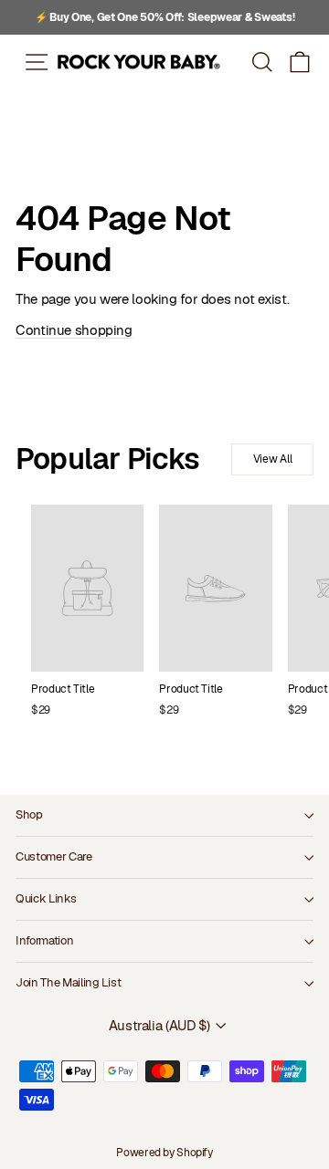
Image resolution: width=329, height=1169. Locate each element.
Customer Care (54, 856)
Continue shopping (74, 330)
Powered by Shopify (164, 1152)
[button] (300, 61)
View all (272, 459)
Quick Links (46, 898)
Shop (29, 814)
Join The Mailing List (68, 982)
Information (44, 940)
